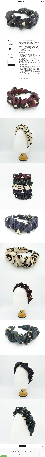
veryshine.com (22, 1)
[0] (43, 447)
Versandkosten (11, 57)
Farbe (9, 54)
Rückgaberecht (25, 451)
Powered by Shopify (26, 454)
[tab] (21, 40)
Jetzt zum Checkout (11, 65)
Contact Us (4, 456)
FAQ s (31, 451)
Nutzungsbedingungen (17, 451)
